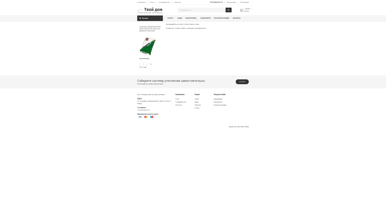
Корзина (246, 11)
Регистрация (244, 2)
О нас (177, 99)
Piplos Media (245, 127)
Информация (218, 99)
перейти (242, 82)
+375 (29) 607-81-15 (216, 2)
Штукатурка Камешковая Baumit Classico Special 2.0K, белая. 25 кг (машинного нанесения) (150, 29)
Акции (179, 18)
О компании (141, 2)
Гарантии (177, 2)
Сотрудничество (164, 2)
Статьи (152, 2)
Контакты (237, 18)
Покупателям (190, 18)
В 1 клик (143, 67)
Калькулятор (206, 18)
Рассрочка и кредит (221, 18)
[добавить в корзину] (150, 64)
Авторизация (231, 2)
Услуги (170, 18)
